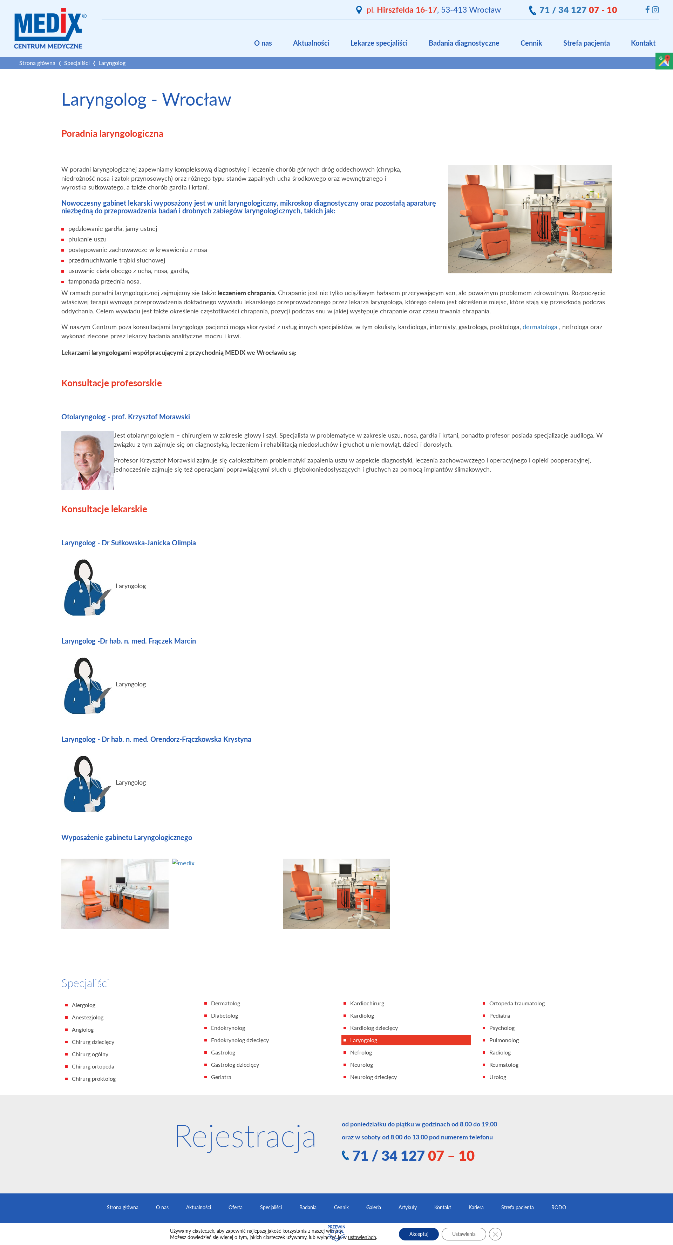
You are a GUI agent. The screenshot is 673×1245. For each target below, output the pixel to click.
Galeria (373, 1207)
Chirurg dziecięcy (93, 1042)
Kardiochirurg (367, 1003)
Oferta (236, 1207)
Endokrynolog (228, 1028)
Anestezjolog (87, 1017)
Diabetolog (224, 1015)
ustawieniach (362, 1237)
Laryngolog (363, 1040)
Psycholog (502, 1028)
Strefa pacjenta (586, 43)
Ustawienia (464, 1234)
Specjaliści (77, 63)
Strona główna (37, 63)
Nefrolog (361, 1052)
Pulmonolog (504, 1040)
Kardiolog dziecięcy (374, 1028)
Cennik (531, 43)
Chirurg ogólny (90, 1054)
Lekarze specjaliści (379, 43)
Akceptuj (418, 1234)
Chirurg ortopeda (93, 1066)
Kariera (476, 1207)
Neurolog (361, 1064)
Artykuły (408, 1207)
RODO (558, 1207)
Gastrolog (223, 1052)
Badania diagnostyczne (464, 43)
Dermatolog (225, 1003)
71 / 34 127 (578, 9)
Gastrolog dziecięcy (235, 1064)
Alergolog (83, 1005)
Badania (308, 1207)
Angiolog (83, 1029)
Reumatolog (503, 1064)
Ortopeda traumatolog (517, 1003)
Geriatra (221, 1077)
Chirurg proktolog (94, 1079)
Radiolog (500, 1052)
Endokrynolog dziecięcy (240, 1040)
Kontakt (643, 43)
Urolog (497, 1077)
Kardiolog (362, 1015)
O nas (263, 43)
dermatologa (541, 326)
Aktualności (311, 43)
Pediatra (499, 1015)
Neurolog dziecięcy (373, 1077)
